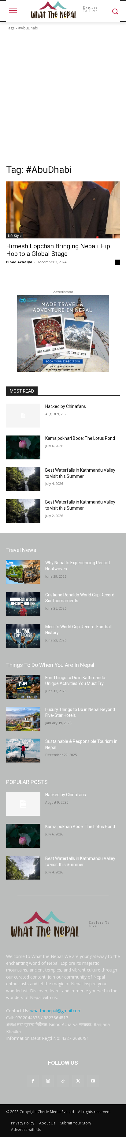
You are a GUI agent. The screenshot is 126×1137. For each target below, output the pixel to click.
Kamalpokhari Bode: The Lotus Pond (80, 438)
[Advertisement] (63, 97)
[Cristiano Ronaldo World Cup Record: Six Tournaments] (23, 604)
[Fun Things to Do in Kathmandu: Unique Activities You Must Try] (23, 687)
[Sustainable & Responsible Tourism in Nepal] (23, 750)
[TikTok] (63, 1081)
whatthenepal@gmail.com (56, 1010)
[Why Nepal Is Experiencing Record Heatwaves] (23, 572)
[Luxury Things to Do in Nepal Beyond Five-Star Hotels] (23, 719)
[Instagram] (48, 1081)
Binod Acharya (19, 262)
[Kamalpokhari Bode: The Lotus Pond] (23, 447)
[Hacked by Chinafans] (23, 416)
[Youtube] (93, 1081)
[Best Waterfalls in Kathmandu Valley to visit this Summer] (23, 479)
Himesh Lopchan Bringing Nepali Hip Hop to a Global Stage (58, 249)
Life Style (14, 236)
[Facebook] (33, 1081)
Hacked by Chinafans (65, 406)
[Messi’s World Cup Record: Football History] (23, 636)
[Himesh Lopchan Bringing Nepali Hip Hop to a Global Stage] (63, 209)
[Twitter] (78, 1081)
